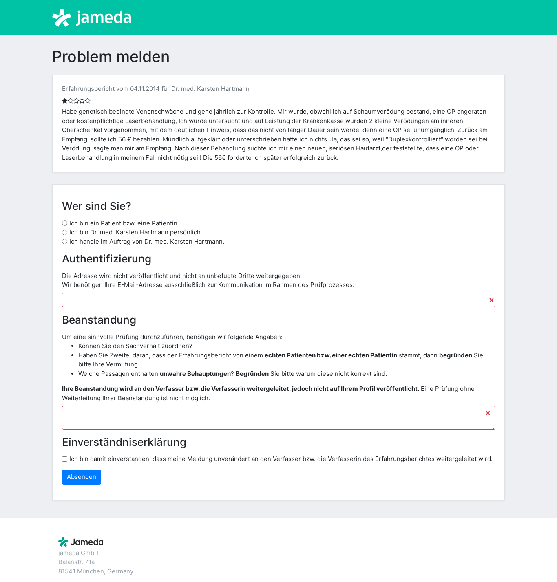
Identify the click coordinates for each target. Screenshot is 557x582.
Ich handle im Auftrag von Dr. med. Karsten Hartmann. (146, 241)
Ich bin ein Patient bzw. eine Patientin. (124, 223)
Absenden (81, 477)
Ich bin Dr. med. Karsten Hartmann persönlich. (135, 232)
